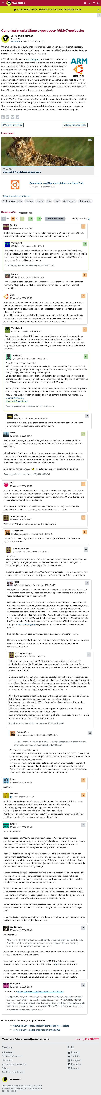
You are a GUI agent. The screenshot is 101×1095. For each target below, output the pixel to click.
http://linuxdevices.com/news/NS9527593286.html (40, 991)
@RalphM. (15, 246)
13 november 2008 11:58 (21, 782)
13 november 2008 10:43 (21, 298)
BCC (16, 415)
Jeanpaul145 (17, 530)
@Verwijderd (18, 359)
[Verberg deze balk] (98, 9)
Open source (69, 201)
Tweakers (6, 1085)
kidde (16, 582)
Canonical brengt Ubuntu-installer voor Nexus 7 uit (56, 183)
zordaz (13, 432)
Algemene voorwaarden (14, 1064)
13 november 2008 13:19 (39, 551)
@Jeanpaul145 (19, 551)
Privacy (5, 1068)
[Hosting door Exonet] (87, 1039)
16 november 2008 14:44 (47, 735)
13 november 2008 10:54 (21, 228)
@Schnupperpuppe (19, 534)
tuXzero (13, 824)
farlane (14, 274)
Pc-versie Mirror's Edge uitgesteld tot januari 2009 (36, 1030)
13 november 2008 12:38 (21, 827)
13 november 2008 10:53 (21, 486)
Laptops (29, 201)
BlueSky (75, 1052)
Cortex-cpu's (32, 59)
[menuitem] (85, 3)
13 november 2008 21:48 (21, 987)
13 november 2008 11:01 (20, 519)
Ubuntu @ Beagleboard (17, 401)
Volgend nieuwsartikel (74, 125)
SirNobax (17, 355)
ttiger (12, 779)
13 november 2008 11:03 (21, 436)
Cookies (6, 1072)
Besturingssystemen (12, 201)
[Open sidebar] (99, 15)
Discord (75, 1068)
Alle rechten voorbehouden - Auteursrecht (22, 1088)
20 (43, 41)
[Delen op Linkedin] (7, 117)
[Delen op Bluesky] (12, 117)
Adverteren (7, 1052)
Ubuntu (40, 201)
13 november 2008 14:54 (37, 359)
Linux (57, 201)
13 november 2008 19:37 (37, 418)
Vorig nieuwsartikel (13, 125)
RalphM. (14, 225)
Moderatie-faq (25, 213)
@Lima (14, 331)
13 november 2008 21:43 (21, 930)
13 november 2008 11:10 (33, 246)
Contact (6, 1056)
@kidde (18, 656)
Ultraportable (85, 201)
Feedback (15, 41)
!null (12, 482)
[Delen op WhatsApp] (17, 117)
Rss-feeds (76, 1064)
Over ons (16, 1056)
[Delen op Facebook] (3, 117)
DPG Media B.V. (35, 1085)
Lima (12, 295)
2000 (55, 964)
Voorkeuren (18, 1072)
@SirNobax (19, 418)
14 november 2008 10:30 (35, 656)
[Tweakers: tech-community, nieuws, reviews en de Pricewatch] (15, 3)
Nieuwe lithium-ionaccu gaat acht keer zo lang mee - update (41, 1026)
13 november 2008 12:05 (23, 797)
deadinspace (16, 927)
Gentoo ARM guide (26, 624)
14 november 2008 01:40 (44, 585)
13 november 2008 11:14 (41, 534)
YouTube (75, 1056)
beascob (14, 793)
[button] (3, 3)
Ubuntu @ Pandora (15, 398)
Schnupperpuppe (18, 516)
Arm (49, 201)
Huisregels (7, 1060)
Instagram (76, 1060)
